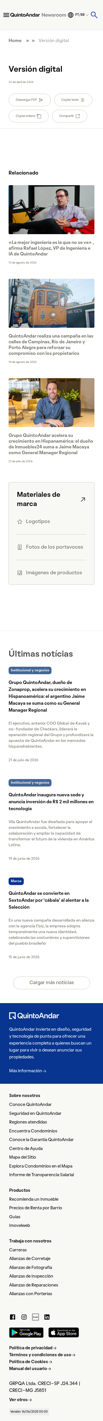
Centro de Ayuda (26, 1149)
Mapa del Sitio (22, 1157)
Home (15, 41)
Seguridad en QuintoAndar (35, 1114)
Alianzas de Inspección (31, 1276)
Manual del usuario (28, 1369)
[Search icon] (94, 15)
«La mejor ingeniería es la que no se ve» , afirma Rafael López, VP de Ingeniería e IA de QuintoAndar (51, 248)
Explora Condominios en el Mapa (40, 1166)
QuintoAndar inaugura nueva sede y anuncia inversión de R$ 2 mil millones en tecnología (51, 802)
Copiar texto (70, 99)
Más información (25, 1071)
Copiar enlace (25, 116)
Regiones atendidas (28, 1122)
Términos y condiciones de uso (40, 1355)
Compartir (66, 116)
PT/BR (80, 15)
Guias (14, 1217)
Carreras (18, 1250)
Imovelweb (19, 1226)
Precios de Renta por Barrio (35, 1208)
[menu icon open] (6, 15)
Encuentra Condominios (33, 1131)
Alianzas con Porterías (30, 1294)
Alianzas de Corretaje (29, 1259)
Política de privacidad (30, 1348)
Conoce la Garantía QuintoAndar (41, 1140)
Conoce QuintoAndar (30, 1105)
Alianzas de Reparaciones (33, 1285)
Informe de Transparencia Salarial (41, 1175)
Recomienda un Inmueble (33, 1200)
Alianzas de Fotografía (30, 1268)
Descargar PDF (26, 99)
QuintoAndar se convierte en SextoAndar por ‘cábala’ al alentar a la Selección (49, 901)
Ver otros (18, 1400)
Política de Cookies (28, 1362)
